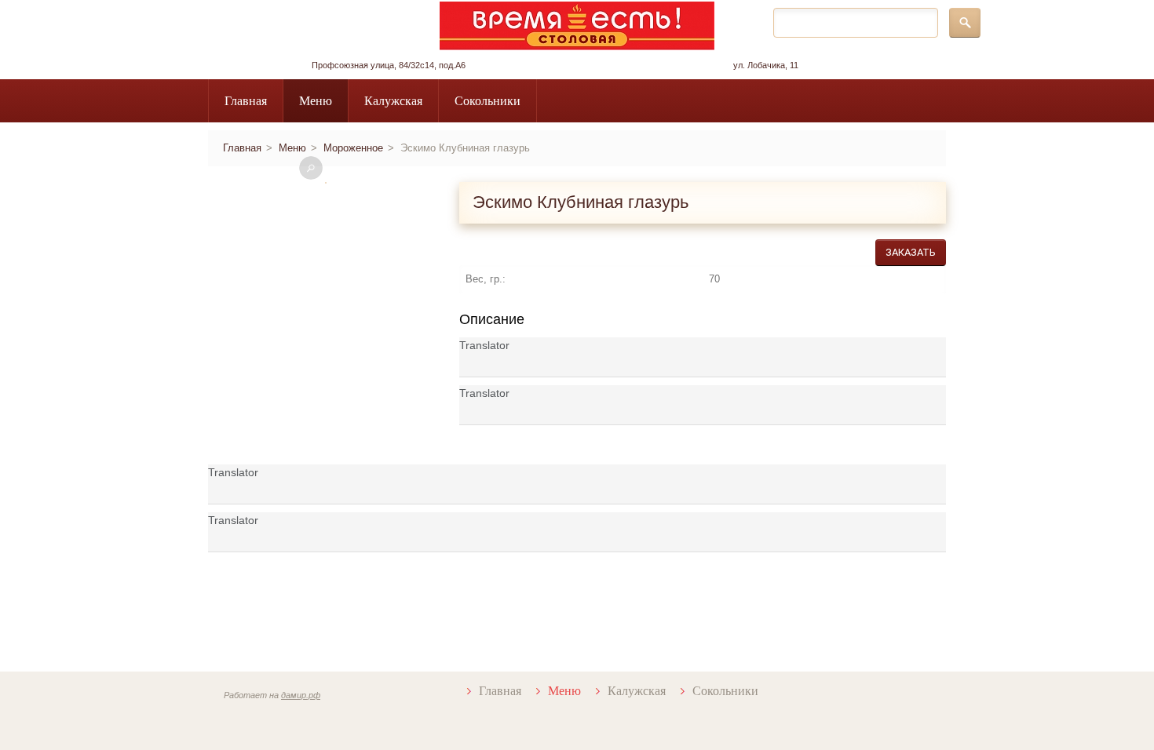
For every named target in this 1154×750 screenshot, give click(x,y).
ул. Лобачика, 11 (765, 65)
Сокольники (487, 100)
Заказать (911, 252)
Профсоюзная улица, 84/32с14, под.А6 (389, 65)
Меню (315, 100)
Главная (246, 100)
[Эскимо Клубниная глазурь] (326, 183)
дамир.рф (300, 695)
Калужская (393, 100)
